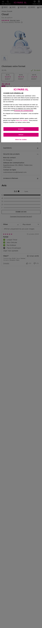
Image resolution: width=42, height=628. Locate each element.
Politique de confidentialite (23, 110)
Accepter (21, 129)
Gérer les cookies (21, 139)
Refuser (21, 134)
